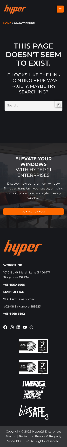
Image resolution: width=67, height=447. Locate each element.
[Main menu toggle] (60, 9)
